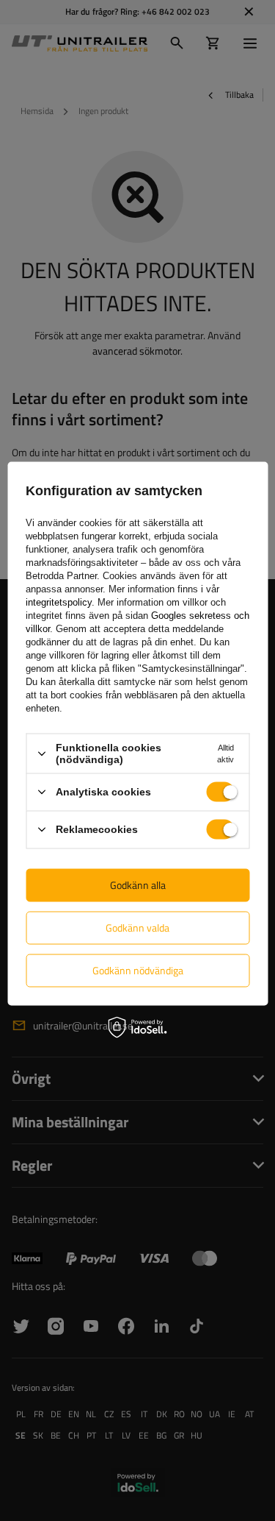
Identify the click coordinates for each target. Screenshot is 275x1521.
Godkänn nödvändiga (137, 970)
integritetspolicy (59, 602)
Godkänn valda (137, 927)
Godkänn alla (138, 885)
